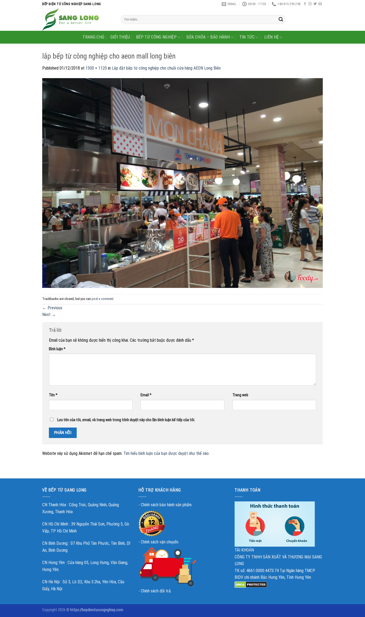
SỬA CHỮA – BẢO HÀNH (208, 37)
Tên (53, 395)
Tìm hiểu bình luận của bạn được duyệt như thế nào (166, 453)
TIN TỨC (247, 37)
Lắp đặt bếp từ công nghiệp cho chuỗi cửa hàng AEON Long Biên (166, 68)
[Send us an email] (320, 4)
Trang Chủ (93, 37)
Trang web (240, 395)
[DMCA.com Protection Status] (251, 584)
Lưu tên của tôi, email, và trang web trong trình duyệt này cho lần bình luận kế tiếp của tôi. (126, 420)
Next (49, 314)
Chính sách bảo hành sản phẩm (166, 504)
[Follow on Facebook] (304, 4)
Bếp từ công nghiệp (156, 37)
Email (146, 395)
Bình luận (57, 349)
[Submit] (280, 19)
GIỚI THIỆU (120, 37)
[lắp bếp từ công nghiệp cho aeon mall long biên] (182, 182)
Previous (52, 307)
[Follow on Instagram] (310, 4)
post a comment (102, 299)
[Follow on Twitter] (315, 4)
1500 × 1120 (96, 68)
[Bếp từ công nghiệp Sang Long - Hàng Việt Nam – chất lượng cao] (77, 19)
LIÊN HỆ (271, 37)
